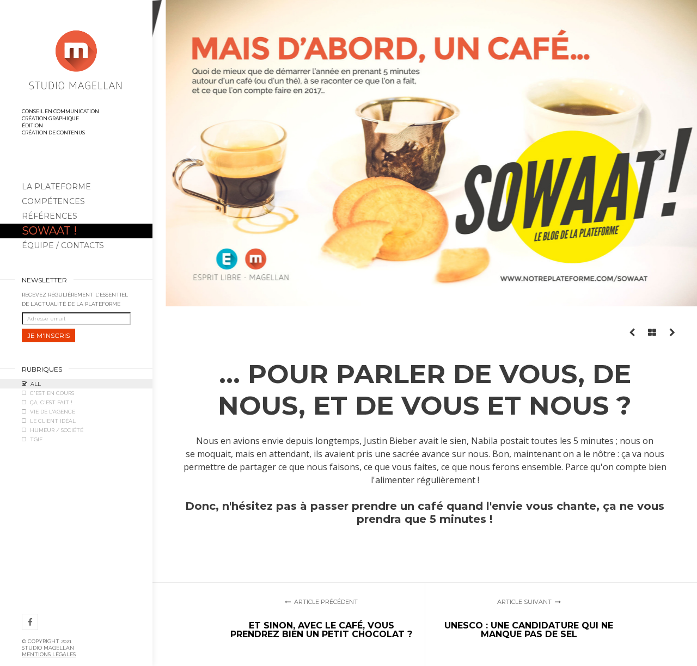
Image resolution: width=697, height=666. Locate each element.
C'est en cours (52, 393)
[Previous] (190, 153)
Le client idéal (53, 421)
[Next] (659, 153)
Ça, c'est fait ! (51, 402)
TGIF (36, 439)
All (35, 384)
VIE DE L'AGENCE (52, 412)
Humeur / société (56, 430)
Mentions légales (49, 654)
